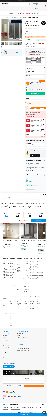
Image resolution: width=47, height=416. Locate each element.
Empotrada (5, 315)
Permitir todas (38, 220)
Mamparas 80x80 (26, 275)
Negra (38, 299)
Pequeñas (25, 291)
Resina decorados (20, 309)
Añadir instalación (35, 93)
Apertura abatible (13, 277)
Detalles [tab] (23, 197)
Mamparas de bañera (19, 12)
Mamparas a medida (29, 12)
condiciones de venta (36, 407)
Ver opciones (6, 250)
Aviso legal (5, 407)
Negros (11, 301)
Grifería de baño (12, 13)
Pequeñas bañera (26, 293)
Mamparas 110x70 (26, 270)
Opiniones (5, 335)
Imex (10, 316)
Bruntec (31, 306)
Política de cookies (25, 407)
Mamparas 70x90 (26, 265)
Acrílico (18, 306)
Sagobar (11, 323)
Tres (10, 318)
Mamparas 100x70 (27, 266)
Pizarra (18, 301)
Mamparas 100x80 (27, 268)
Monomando (5, 316)
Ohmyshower (32, 308)
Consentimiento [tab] (8, 197)
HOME (3, 17)
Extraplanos (26, 299)
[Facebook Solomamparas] (39, 404)
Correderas (11, 283)
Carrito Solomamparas (22, 337)
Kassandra (4, 298)
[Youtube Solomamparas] (41, 404)
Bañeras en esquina (6, 263)
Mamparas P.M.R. (40, 277)
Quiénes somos (6, 342)
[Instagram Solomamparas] (40, 404)
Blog (4, 357)
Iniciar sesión (20, 333)
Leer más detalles (29, 170)
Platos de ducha (38, 12)
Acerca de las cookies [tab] (38, 197)
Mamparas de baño (9, 17)
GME (3, 300)
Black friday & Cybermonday (23, 348)
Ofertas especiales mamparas (23, 346)
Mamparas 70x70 (26, 263)
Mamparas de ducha (10, 12)
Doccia (31, 299)
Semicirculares (12, 272)
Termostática (5, 318)
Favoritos (19, 339)
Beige (11, 299)
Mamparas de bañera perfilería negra (19, 271)
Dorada (38, 303)
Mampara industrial (40, 270)
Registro (19, 335)
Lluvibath (11, 325)
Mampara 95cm (26, 289)
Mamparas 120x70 (27, 272)
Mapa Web (5, 409)
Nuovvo (31, 303)
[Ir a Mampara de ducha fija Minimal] (11, 230)
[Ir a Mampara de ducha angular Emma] (29, 230)
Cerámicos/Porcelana (20, 299)
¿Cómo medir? (6, 345)
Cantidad (26, 106)
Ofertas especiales (26, 13)
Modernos (25, 303)
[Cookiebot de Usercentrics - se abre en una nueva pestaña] (41, 194)
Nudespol (32, 301)
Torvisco (4, 305)
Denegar (8, 220)
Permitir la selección (23, 220)
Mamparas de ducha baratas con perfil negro (20, 288)
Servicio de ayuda (8, 366)
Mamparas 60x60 (26, 261)
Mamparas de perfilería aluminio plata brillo (20, 263)
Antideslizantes (26, 301)
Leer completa (28, 184)
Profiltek (4, 303)
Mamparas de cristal (33, 264)
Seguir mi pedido (21, 341)
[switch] (17, 216)
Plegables (4, 277)
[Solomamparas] (13, 404)
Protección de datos (14, 407)
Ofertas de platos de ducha (23, 350)
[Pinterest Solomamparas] (43, 404)
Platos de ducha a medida (9, 355)
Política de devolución (15, 409)
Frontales (4, 261)
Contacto (5, 344)
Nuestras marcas (34, 13)
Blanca (38, 301)
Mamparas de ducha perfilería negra (19, 267)
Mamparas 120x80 (27, 273)
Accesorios (19, 13)
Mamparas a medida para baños (20, 17)
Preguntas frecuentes (8, 337)
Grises (11, 303)
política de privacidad (17, 385)
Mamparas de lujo (40, 275)
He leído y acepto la (13, 385)
